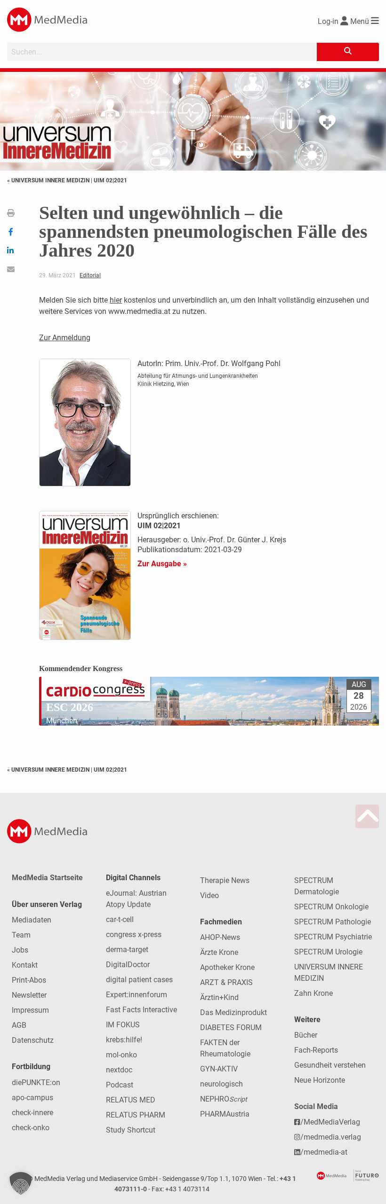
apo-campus (32, 1097)
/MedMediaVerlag (330, 1122)
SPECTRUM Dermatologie (316, 886)
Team (21, 934)
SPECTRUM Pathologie (332, 921)
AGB (19, 1025)
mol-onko (121, 1054)
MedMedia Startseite (47, 877)
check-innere (32, 1112)
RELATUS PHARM (135, 1114)
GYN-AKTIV (219, 1068)
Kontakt (25, 965)
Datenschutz (33, 1040)
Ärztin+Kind (219, 997)
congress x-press (133, 934)
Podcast (119, 1084)
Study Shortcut (130, 1130)
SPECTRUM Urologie (328, 951)
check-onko (30, 1127)
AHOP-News (220, 937)
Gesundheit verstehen (330, 1065)
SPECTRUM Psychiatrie (333, 936)
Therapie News (224, 880)
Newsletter (29, 995)
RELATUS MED (130, 1099)
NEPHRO (223, 1099)
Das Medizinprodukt (233, 1012)
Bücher (305, 1035)
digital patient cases (139, 979)
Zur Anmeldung (64, 337)
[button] (20, 1183)
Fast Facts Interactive (141, 1009)
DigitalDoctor (128, 964)
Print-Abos (29, 980)
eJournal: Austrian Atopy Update (136, 899)
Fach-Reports (316, 1050)
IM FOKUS (123, 1024)
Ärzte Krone (219, 952)
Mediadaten (31, 919)
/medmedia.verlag (330, 1137)
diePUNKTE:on (36, 1082)
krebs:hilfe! (124, 1039)
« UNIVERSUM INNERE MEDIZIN (49, 180)
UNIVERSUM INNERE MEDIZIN (328, 972)
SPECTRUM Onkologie (331, 906)
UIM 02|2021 (110, 180)
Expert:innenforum (136, 994)
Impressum (30, 1010)
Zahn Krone (313, 993)
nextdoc (119, 1069)
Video (209, 895)
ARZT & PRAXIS (226, 982)
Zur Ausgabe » (162, 563)
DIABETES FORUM (231, 1027)
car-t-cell (120, 919)
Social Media (316, 1106)
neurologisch (221, 1083)
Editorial (90, 275)
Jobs (20, 950)
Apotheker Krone (227, 967)
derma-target (127, 949)
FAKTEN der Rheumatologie (225, 1048)
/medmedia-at (323, 1152)
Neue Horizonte (319, 1080)
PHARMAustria (224, 1114)
